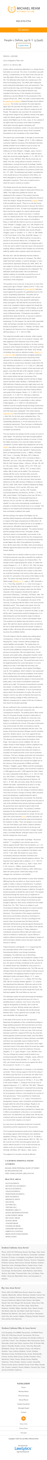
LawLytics (23, 1449)
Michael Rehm (24, 1391)
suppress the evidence (13, 101)
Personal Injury (23, 1396)
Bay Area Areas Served (11, 1287)
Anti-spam (24, 1433)
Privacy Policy (23, 1428)
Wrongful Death (23, 1408)
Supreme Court (8, 413)
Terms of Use (23, 1424)
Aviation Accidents (23, 1404)
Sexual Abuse (23, 1400)
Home (23, 1387)
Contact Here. (23, 45)
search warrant (30, 289)
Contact (23, 1412)
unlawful (35, 200)
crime (24, 816)
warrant (7, 104)
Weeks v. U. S (18, 581)
